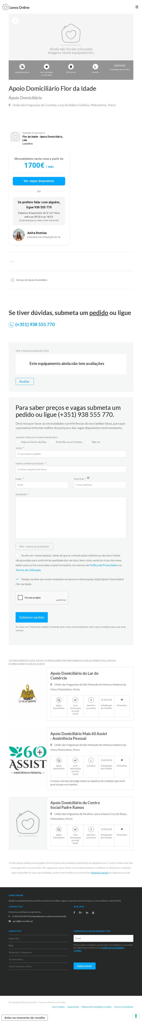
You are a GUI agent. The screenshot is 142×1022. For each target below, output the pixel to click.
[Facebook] (74, 912)
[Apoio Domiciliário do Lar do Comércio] (28, 694)
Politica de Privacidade (103, 565)
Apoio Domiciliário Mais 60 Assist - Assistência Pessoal (78, 736)
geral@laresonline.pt (22, 921)
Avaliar (24, 381)
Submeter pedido (31, 617)
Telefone (79, 479)
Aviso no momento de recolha (24, 1017)
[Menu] (137, 6)
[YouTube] (93, 912)
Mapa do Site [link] (73, 1007)
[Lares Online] (16, 7)
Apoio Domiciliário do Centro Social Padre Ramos (75, 805)
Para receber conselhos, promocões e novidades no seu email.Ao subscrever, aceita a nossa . (103, 948)
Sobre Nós (14, 938)
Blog (11, 945)
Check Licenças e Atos (20, 966)
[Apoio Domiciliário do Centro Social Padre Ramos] (28, 823)
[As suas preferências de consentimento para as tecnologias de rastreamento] (136, 1016)
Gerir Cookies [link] (58, 1007)
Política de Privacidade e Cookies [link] (96, 1007)
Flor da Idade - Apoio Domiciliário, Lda (43, 138)
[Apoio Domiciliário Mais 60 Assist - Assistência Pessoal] (28, 759)
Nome (19, 448)
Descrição (21, 494)
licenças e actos (99, 872)
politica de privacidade (112, 947)
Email (19, 479)
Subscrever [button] (84, 966)
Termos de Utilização (28, 570)
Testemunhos (16, 959)
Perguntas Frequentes (20, 952)
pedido (98, 312)
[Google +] (80, 912)
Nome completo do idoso (30, 463)
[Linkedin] (87, 912)
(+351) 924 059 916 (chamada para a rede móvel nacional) (39, 916)
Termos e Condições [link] (123, 1007)
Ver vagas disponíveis (39, 181)
